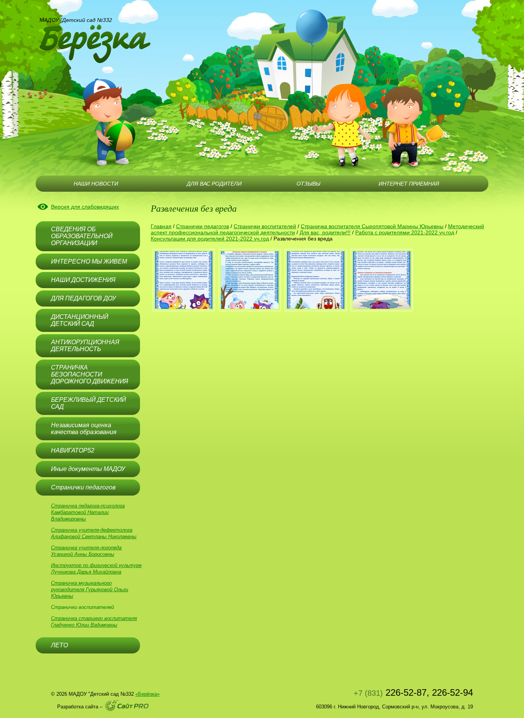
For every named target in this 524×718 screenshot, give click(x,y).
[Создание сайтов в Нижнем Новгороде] (126, 705)
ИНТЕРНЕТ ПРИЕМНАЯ (409, 184)
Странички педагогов (202, 226)
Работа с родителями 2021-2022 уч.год (404, 232)
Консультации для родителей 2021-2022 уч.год (210, 238)
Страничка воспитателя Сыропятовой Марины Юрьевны (372, 226)
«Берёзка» (147, 694)
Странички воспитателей (82, 607)
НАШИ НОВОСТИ (96, 184)
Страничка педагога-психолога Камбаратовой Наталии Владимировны (88, 512)
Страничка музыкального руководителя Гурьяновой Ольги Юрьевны (89, 589)
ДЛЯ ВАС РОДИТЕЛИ (214, 184)
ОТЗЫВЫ (308, 184)
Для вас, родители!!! (325, 232)
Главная (161, 226)
